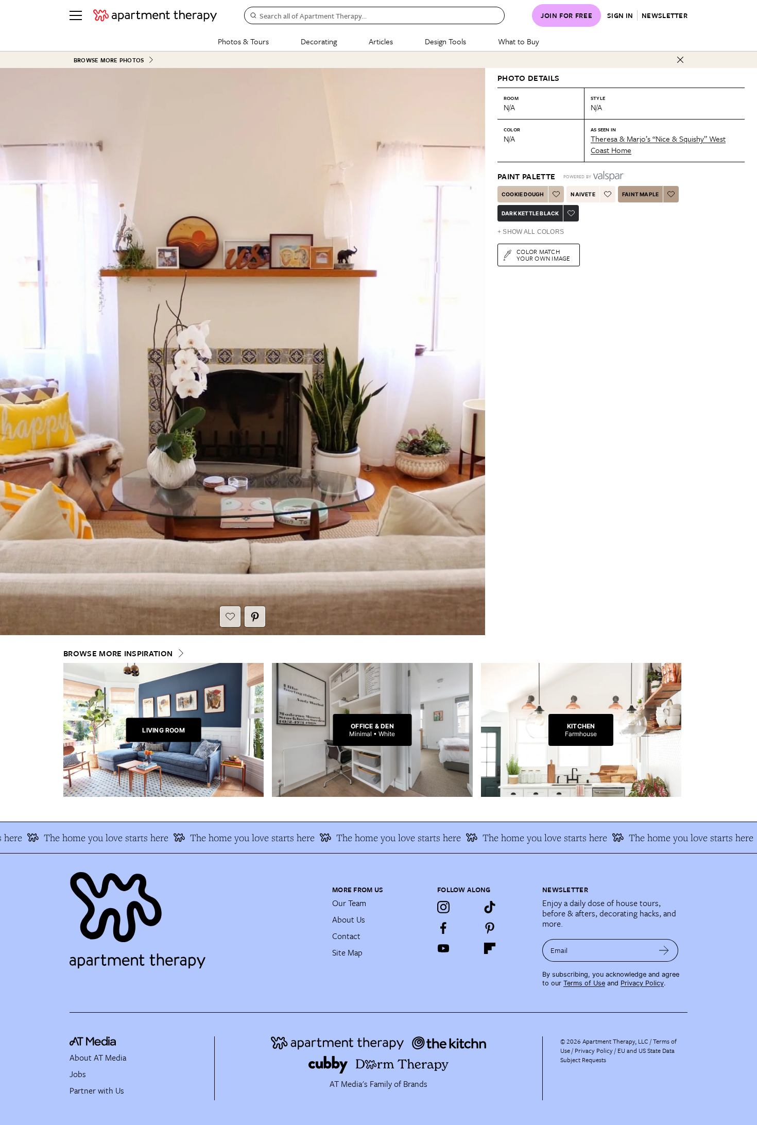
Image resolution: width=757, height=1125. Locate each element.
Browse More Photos (109, 60)
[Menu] (76, 15)
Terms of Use (584, 983)
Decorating (319, 41)
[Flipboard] (490, 948)
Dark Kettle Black (530, 213)
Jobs (78, 1074)
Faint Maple (640, 194)
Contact (346, 936)
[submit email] (664, 950)
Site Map (347, 952)
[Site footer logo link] (195, 916)
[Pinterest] (490, 928)
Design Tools (445, 41)
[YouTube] (443, 948)
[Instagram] (443, 907)
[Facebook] (443, 928)
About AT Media (98, 1057)
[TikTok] (490, 907)
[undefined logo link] (155, 15)
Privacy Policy (642, 983)
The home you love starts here (224, 837)
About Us (348, 919)
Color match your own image (544, 255)
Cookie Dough (523, 194)
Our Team (349, 903)
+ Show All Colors (530, 231)
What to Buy (518, 41)
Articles (381, 41)
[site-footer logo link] (93, 1042)
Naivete (583, 194)
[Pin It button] (255, 616)
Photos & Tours (243, 41)
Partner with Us (97, 1090)
